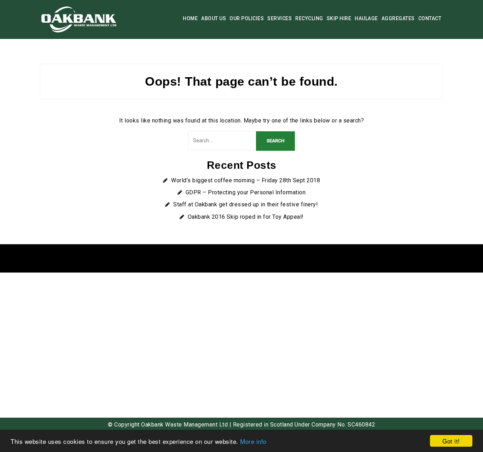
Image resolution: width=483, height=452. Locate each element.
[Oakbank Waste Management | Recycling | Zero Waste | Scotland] (79, 19)
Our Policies (246, 18)
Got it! (451, 440)
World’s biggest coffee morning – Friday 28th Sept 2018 (245, 180)
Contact (430, 18)
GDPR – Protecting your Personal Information (246, 192)
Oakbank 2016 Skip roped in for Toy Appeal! (246, 216)
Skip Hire (339, 18)
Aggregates (398, 18)
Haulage (366, 18)
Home (190, 18)
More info (253, 441)
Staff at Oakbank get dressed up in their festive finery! (245, 204)
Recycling (309, 18)
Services (279, 18)
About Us (213, 18)
